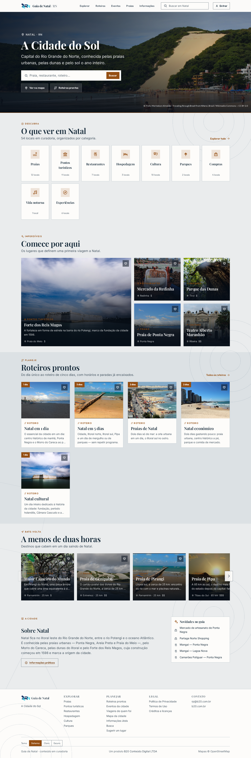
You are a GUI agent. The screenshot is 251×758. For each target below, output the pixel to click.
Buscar (113, 75)
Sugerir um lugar (116, 730)
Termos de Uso (158, 706)
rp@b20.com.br (201, 701)
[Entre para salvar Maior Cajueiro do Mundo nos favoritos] (68, 559)
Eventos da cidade (117, 706)
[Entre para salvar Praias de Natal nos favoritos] (171, 387)
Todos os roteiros (216, 375)
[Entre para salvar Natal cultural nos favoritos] (64, 457)
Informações (146, 6)
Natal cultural (36, 498)
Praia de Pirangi (150, 578)
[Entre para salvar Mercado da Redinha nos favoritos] (175, 263)
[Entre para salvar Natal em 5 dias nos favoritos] (117, 387)
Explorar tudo (218, 138)
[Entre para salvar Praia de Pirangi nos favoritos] (180, 559)
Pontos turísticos (74, 706)
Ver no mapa (37, 87)
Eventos (115, 6)
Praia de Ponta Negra (155, 334)
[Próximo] (229, 576)
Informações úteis (117, 720)
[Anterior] (22, 576)
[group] (125, 577)
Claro (46, 743)
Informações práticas (42, 662)
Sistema (35, 743)
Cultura (68, 720)
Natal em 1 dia (36, 428)
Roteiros (100, 6)
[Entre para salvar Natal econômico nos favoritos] (224, 387)
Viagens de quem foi (118, 711)
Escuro (57, 743)
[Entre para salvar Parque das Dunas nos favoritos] (224, 263)
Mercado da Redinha (155, 288)
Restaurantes (72, 711)
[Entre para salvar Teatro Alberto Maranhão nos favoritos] (224, 309)
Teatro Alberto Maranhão (199, 332)
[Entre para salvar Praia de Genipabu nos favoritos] (124, 559)
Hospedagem (72, 716)
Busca (110, 725)
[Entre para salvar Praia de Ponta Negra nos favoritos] (175, 309)
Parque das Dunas (202, 288)
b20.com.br (199, 706)
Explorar (85, 6)
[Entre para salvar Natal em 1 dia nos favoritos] (64, 387)
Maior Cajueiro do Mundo (47, 578)
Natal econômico (199, 428)
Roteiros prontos (68, 87)
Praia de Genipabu (96, 578)
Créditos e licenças (160, 711)
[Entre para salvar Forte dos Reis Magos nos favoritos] (126, 263)
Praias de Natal (144, 428)
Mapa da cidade (116, 716)
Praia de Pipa (203, 578)
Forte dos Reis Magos (43, 324)
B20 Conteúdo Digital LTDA (140, 751)
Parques (69, 725)
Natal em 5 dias (91, 428)
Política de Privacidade (163, 701)
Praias (130, 6)
